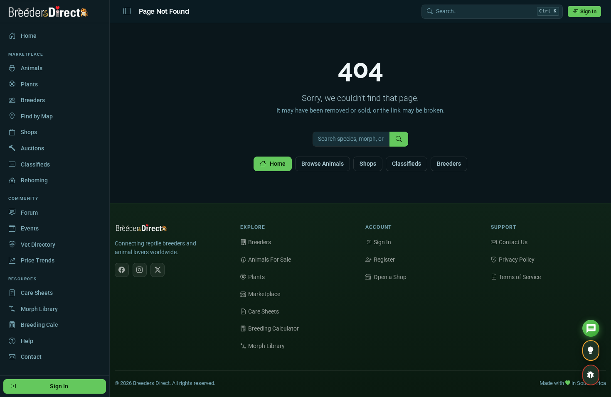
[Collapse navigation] (127, 12)
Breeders (449, 163)
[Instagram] (140, 270)
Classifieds (406, 163)
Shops (368, 163)
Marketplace (264, 294)
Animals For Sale (269, 259)
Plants (256, 277)
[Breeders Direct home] (49, 11)
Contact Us (513, 242)
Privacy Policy (517, 259)
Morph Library (266, 346)
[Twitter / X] (157, 270)
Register (384, 259)
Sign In (588, 11)
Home (278, 163)
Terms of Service (520, 277)
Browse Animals (322, 163)
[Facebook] (122, 270)
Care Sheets (263, 311)
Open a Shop (390, 277)
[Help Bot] (590, 328)
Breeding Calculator (273, 328)
